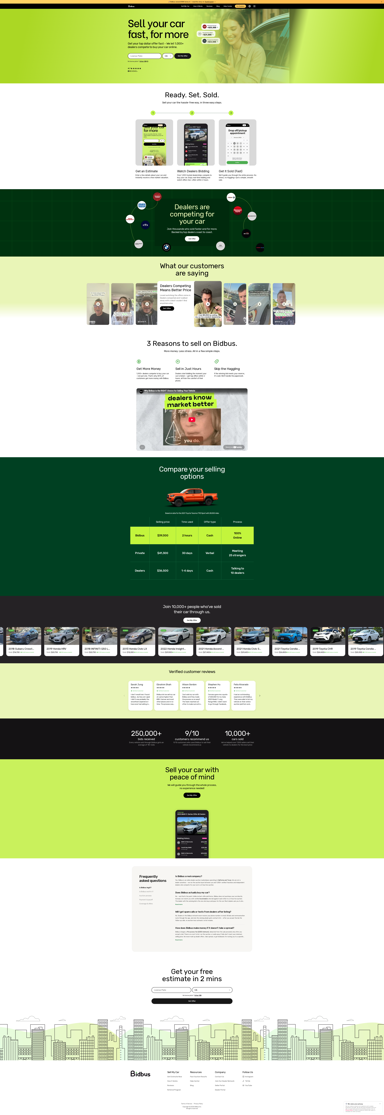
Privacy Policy (198, 1104)
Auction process (145, 896)
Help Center (228, 6)
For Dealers (240, 6)
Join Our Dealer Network (224, 1081)
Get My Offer (183, 56)
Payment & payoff (146, 900)
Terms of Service (186, 1104)
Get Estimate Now (174, 1077)
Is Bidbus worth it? (146, 892)
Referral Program (174, 1090)
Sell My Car (185, 6)
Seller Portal (220, 1085)
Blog (218, 6)
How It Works (172, 1081)
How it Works (198, 6)
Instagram (249, 1077)
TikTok (247, 1081)
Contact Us (219, 1077)
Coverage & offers (146, 904)
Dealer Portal (220, 1090)
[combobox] (168, 56)
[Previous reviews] (124, 695)
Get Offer (192, 239)
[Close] (381, 2)
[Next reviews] (260, 695)
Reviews (209, 6)
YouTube (248, 1085)
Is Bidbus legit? (145, 888)
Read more (178, 904)
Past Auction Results (198, 1077)
